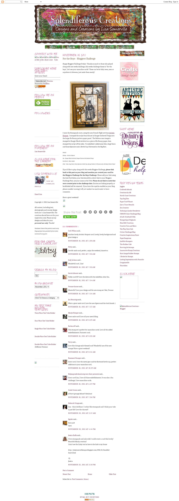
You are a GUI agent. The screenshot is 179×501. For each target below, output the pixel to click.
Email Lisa (38, 194)
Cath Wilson (72, 231)
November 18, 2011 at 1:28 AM (81, 241)
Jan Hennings (73, 300)
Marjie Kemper (73, 313)
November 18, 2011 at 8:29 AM (81, 320)
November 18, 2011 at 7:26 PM (81, 397)
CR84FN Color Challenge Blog (130, 214)
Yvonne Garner (73, 287)
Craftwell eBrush (126, 190)
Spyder (70, 419)
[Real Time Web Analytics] (89, 500)
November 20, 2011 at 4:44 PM (82, 429)
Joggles (122, 186)
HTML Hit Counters (89, 497)
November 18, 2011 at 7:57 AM (81, 307)
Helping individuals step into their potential (83, 374)
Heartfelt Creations (126, 223)
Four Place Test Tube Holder (44, 321)
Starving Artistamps (127, 247)
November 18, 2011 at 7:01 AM (81, 254)
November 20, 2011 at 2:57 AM (82, 413)
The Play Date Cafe (126, 229)
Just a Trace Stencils (127, 205)
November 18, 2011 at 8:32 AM (81, 336)
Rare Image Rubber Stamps (129, 253)
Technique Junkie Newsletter (130, 211)
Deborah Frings (73, 403)
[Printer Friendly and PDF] (70, 218)
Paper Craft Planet (126, 202)
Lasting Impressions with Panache (132, 260)
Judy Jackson (72, 260)
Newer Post (67, 474)
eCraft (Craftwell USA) (128, 217)
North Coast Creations (128, 196)
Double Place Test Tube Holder (45, 336)
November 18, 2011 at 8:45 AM (81, 352)
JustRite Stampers (126, 241)
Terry (70, 342)
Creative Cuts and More (128, 226)
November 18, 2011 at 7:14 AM (81, 280)
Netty (70, 247)
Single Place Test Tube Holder (45, 329)
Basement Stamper (75, 358)
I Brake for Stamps (126, 256)
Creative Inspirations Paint (129, 235)
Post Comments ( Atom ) (80, 479)
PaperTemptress (125, 238)
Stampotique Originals (128, 220)
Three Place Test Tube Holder (45, 313)
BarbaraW (72, 326)
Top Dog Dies (124, 199)
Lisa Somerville (40, 151)
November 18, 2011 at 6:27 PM (81, 384)
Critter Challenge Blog (127, 232)
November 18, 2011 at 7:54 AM (81, 294)
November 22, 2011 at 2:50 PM (82, 465)
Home (90, 474)
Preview (50, 81)
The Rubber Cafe (126, 244)
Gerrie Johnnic (73, 273)
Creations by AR (125, 193)
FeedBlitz (46, 84)
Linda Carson (73, 390)
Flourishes (123, 266)
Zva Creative (124, 208)
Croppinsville (124, 263)
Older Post (112, 474)
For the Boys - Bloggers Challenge (79, 58)
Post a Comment (68, 470)
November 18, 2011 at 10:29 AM (82, 368)
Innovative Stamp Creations (130, 250)
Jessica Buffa (72, 435)
